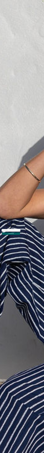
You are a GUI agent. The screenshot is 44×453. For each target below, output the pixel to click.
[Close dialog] (43, 1)
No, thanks (11, 236)
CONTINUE (11, 233)
